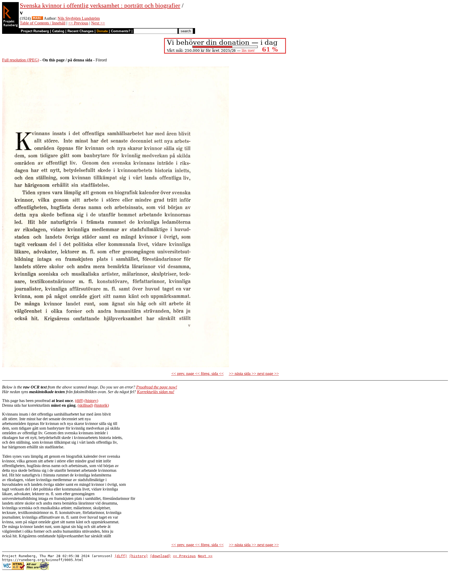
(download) (160, 556)
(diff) (79, 400)
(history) (91, 400)
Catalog (58, 31)
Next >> (98, 23)
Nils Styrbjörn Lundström (79, 18)
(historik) (101, 405)
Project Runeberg (35, 31)
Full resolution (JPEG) (20, 60)
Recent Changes (80, 31)
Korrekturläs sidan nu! (155, 392)
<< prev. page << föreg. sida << (197, 373)
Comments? (120, 31)
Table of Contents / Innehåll (42, 23)
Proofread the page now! (156, 387)
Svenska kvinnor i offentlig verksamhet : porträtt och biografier (100, 5)
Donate (102, 31)
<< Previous (78, 23)
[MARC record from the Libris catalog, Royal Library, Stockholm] (37, 18)
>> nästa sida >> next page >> (254, 373)
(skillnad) (85, 405)
